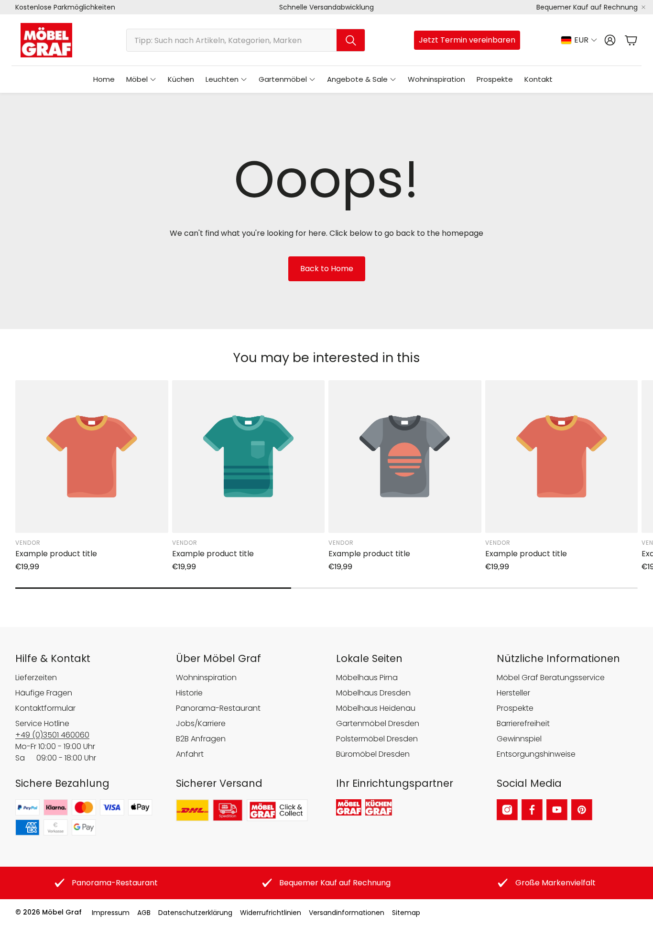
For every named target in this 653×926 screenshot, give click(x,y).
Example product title (56, 553)
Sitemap (406, 912)
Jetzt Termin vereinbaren (467, 39)
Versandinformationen (346, 912)
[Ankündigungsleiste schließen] (643, 7)
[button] (246, 40)
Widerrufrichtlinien (270, 912)
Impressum (111, 912)
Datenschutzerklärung (195, 912)
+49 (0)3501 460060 (52, 734)
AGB (144, 912)
